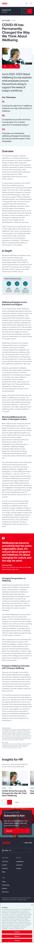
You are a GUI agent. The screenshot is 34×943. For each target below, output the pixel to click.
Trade (3, 882)
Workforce (5, 892)
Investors (5, 868)
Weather (4, 888)
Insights (18, 868)
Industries (19, 865)
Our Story (5, 861)
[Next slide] (9, 802)
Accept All (17, 940)
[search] (26, 3)
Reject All (17, 936)
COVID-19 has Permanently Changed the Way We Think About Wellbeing (14, 793)
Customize (17, 932)
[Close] (32, 905)
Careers (4, 865)
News (3, 872)
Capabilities (20, 861)
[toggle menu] (31, 3)
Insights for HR (6, 10)
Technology (5, 885)
